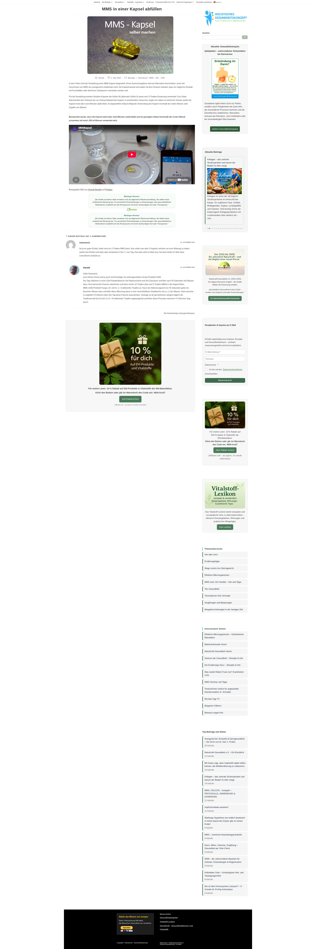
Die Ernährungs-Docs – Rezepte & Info (222, 665)
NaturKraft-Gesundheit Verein (218, 651)
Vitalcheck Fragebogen (184, 2)
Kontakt (178, 944)
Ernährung (150, 2)
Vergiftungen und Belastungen (218, 603)
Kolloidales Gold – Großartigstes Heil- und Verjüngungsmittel (224, 874)
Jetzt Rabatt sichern (130, 399)
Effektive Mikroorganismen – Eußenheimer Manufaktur (224, 636)
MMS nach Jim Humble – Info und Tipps (223, 582)
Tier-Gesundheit (212, 589)
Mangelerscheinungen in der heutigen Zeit (224, 609)
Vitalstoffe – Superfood (134, 2)
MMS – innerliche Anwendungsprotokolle (223, 835)
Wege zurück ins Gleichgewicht (219, 568)
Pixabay (108, 190)
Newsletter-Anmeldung (204, 2)
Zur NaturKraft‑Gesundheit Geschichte (224, 298)
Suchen (206, 33)
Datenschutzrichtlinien (232, 370)
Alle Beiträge (106, 2)
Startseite (97, 2)
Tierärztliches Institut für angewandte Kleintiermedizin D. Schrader (222, 690)
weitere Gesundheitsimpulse (225, 129)
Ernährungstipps (212, 561)
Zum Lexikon (225, 527)
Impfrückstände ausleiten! (216, 807)
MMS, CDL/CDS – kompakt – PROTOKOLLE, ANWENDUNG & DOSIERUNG (220, 793)
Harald (101, 78)
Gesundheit (119, 2)
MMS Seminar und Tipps (216, 682)
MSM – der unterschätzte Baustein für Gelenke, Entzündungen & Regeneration (223, 860)
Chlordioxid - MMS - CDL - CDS (151, 78)
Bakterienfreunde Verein (216, 644)
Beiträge (131, 78)
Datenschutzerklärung (167, 944)
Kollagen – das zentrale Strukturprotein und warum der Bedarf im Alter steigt (221, 162)
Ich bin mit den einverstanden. (223, 372)
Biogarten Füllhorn (213, 706)
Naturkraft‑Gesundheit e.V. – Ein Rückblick (224, 752)
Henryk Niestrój (95, 190)
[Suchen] (245, 37)
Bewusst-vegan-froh (214, 713)
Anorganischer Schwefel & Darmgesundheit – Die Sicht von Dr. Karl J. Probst (225, 740)
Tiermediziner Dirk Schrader (217, 596)
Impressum (163, 943)
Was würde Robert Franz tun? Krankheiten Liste (224, 673)
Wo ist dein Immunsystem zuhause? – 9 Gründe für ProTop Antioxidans (223, 888)
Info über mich (211, 554)
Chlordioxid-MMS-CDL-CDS (165, 2)
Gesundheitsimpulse (169, 918)
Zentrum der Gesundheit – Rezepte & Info (224, 658)
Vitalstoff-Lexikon (167, 922)
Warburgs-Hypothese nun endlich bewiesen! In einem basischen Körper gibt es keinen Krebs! (225, 821)
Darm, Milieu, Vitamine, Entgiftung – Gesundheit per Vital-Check (221, 847)
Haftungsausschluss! (176, 943)
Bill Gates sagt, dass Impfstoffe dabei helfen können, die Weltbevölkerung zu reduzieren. (225, 764)
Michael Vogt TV (212, 699)
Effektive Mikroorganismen (217, 575)
